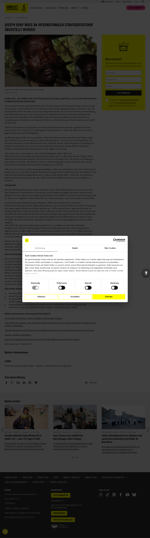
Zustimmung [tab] (40, 248)
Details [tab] (75, 248)
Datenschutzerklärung (34, 276)
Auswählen (75, 297)
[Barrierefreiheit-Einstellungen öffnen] (146, 273)
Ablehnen (41, 297)
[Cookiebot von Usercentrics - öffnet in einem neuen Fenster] (115, 240)
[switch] (61, 288)
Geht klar (108, 297)
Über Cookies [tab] (110, 248)
